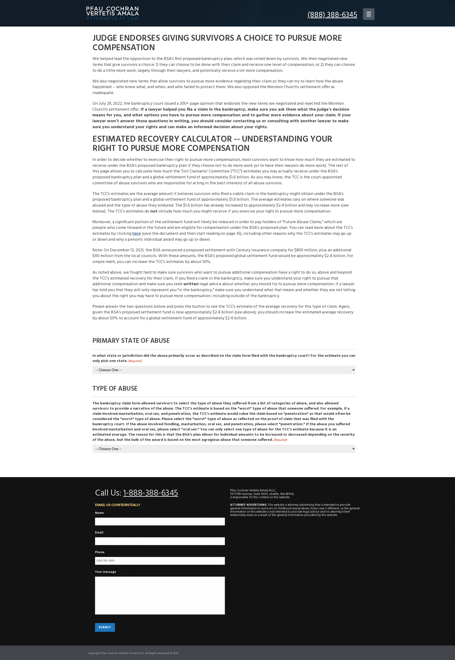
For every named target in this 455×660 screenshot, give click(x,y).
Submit (105, 627)
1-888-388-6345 (150, 493)
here (136, 233)
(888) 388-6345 (332, 15)
